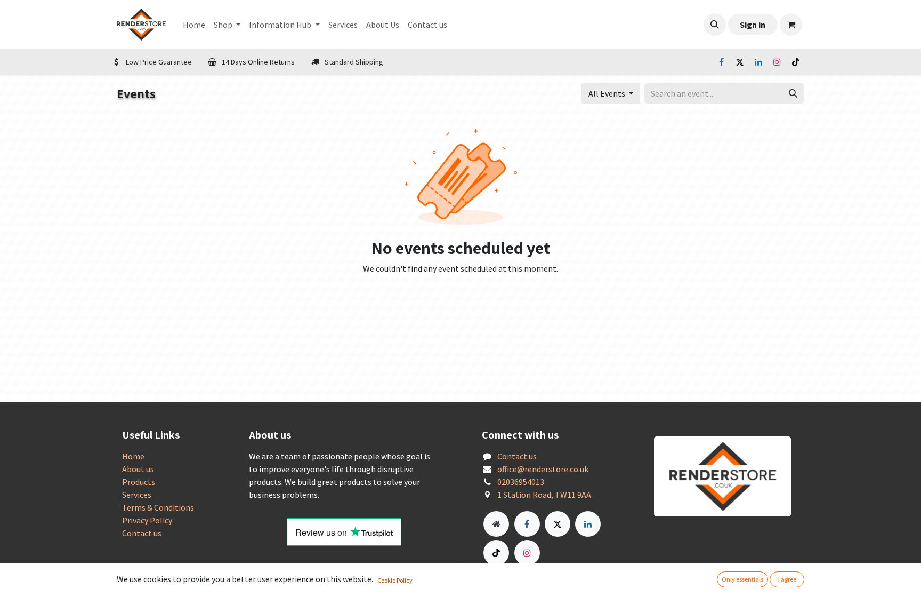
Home (133, 456)
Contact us (141, 533)
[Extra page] (496, 524)
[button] (715, 24)
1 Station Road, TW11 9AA (544, 494)
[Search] (793, 93)
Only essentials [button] (742, 579)
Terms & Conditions (158, 507)
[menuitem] (194, 24)
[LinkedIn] (758, 61)
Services (136, 494)
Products (138, 481)
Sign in (752, 24)
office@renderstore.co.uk (542, 469)
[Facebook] (721, 61)
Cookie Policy (395, 580)
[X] (739, 61)
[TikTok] (795, 61)
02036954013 (520, 481)
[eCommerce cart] (791, 24)
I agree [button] (787, 579)
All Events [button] (607, 93)
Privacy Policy (147, 520)
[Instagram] (777, 61)
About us (138, 469)
